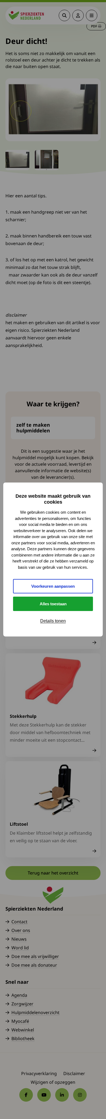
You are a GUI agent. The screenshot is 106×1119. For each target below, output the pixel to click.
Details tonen (53, 621)
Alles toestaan (53, 604)
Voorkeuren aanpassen (53, 586)
